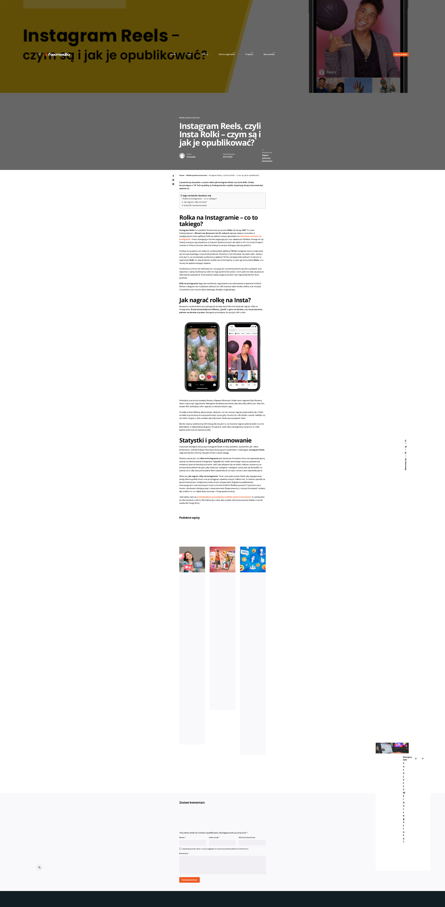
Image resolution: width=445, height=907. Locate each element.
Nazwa (182, 837)
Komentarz (184, 853)
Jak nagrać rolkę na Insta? (195, 202)
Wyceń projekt (401, 54)
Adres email (214, 837)
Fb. (405, 452)
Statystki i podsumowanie (195, 205)
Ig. (405, 446)
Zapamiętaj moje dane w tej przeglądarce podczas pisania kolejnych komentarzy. (215, 849)
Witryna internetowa (247, 837)
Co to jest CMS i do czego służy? (404, 802)
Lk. (405, 440)
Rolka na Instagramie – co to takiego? (200, 199)
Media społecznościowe (189, 118)
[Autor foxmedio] (192, 559)
